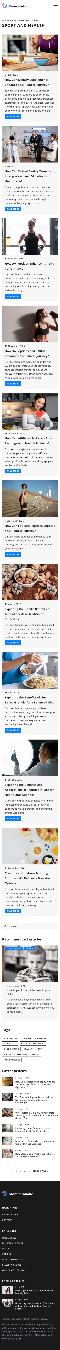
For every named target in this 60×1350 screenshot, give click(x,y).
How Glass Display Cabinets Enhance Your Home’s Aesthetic (35, 1155)
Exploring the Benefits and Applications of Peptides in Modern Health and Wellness (29, 790)
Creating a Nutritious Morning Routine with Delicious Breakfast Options (28, 878)
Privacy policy (10, 1214)
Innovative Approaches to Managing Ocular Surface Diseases (34, 1142)
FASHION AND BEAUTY (13, 1243)
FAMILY (5, 1248)
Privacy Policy (8, 1338)
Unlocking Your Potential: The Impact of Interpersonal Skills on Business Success (35, 1306)
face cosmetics (12, 1060)
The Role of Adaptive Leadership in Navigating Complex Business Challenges (34, 1100)
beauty (35, 1054)
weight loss (10, 1043)
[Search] (5, 926)
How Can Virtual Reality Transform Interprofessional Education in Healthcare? (29, 176)
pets (40, 1049)
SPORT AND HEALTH (12, 1259)
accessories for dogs (15, 1054)
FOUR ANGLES (9, 1238)
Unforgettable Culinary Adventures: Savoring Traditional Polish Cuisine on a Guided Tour (36, 1115)
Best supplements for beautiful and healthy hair (34, 1292)
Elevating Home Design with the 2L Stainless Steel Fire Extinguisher (34, 1129)
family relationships (33, 1043)
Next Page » (41, 1170)
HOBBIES (6, 1254)
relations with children (17, 1038)
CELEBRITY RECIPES (11, 1265)
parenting (41, 1038)
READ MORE (13, 116)
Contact (7, 1220)
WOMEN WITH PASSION (14, 1270)
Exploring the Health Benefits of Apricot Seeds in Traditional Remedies (27, 614)
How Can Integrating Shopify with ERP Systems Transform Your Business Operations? (35, 1084)
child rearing (11, 1049)
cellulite (28, 1049)
